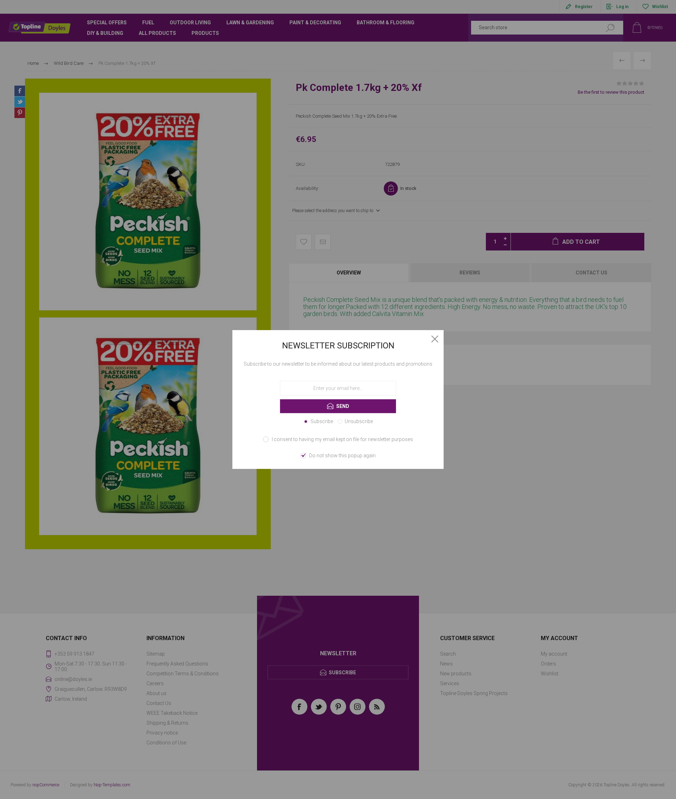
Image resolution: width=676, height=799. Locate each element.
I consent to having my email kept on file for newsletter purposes (342, 439)
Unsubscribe (359, 421)
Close (435, 339)
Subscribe (322, 421)
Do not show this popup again (342, 455)
